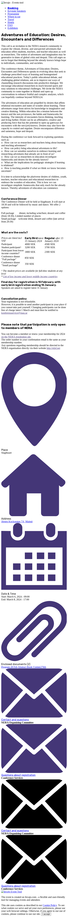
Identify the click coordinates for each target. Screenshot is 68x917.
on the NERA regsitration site (16, 336)
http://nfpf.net (53, 348)
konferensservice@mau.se (14, 313)
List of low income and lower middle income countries (30, 276)
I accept (46, 914)
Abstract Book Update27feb (32, 667)
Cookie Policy (50, 905)
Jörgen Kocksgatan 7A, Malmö (17, 521)
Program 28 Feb (9, 667)
